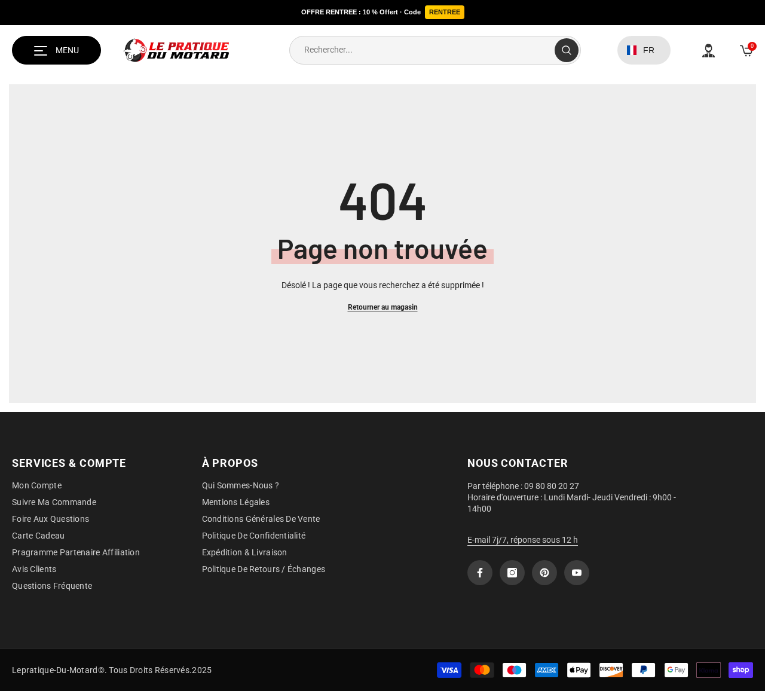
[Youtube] (576, 572)
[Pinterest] (544, 572)
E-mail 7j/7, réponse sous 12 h (522, 540)
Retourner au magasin (383, 307)
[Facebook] (479, 572)
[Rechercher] (435, 50)
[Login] (708, 50)
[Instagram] (512, 572)
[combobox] (422, 50)
